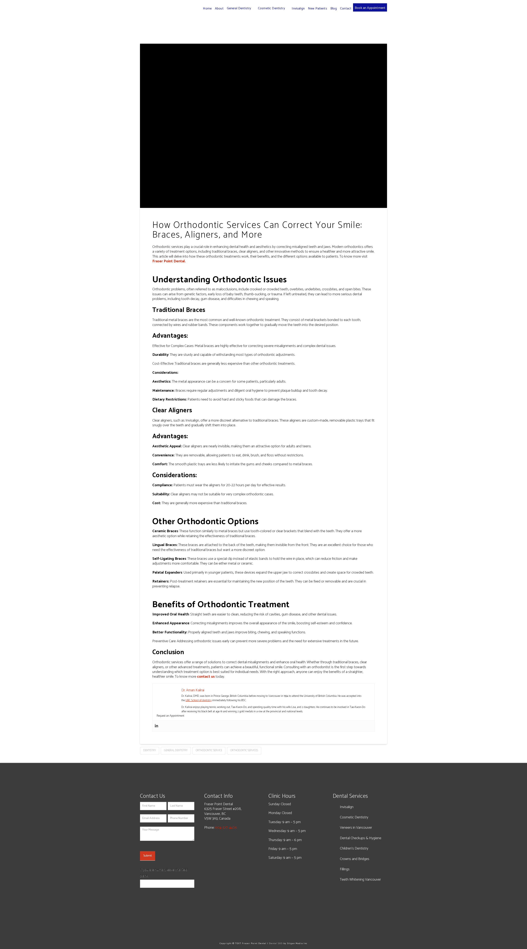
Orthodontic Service (209, 750)
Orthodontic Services (244, 750)
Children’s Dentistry (354, 848)
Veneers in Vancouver (356, 828)
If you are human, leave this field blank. (163, 873)
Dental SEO (276, 943)
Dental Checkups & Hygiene (360, 838)
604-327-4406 (226, 828)
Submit (147, 855)
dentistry (149, 750)
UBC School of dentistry (198, 700)
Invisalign (346, 807)
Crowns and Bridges (354, 859)
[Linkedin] (156, 726)
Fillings (345, 869)
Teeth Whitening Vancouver (360, 879)
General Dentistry (176, 750)
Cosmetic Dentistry (354, 817)
